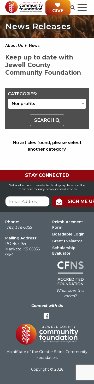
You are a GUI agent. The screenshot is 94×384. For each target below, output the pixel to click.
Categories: (22, 93)
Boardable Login (68, 234)
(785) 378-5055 (18, 227)
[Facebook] (46, 316)
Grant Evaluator (67, 241)
